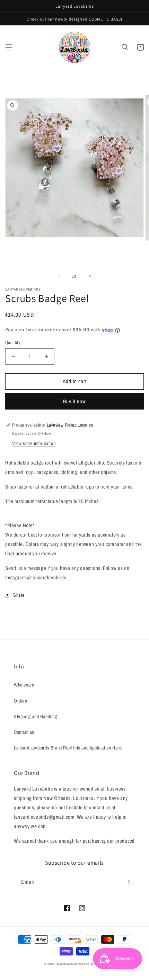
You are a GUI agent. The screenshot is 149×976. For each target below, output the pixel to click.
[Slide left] (59, 276)
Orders (20, 701)
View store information (33, 443)
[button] (8, 47)
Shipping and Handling (35, 716)
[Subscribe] (127, 882)
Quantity (12, 343)
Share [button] (19, 595)
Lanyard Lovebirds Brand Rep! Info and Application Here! (68, 748)
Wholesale (24, 685)
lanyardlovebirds (66, 964)
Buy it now (74, 401)
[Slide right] (89, 276)
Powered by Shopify (91, 964)
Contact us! (25, 732)
